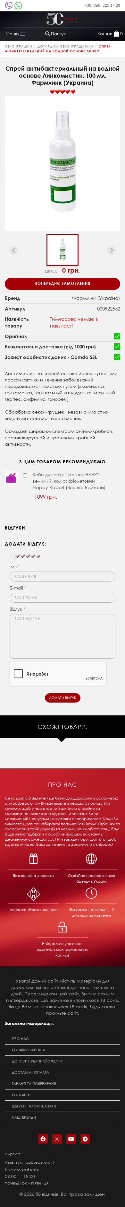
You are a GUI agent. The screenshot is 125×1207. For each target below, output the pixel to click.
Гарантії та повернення (34, 1083)
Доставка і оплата (30, 1072)
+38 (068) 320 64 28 (102, 5)
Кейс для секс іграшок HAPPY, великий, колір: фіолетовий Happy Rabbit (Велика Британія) (69, 480)
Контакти (21, 1095)
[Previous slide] (13, 250)
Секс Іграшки (18, 46)
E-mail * (18, 588)
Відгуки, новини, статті (34, 1106)
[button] (62, 250)
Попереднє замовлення (62, 283)
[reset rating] (12, 556)
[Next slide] (111, 250)
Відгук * (17, 609)
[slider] (62, 91)
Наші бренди (24, 1117)
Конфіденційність (29, 1050)
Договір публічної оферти (37, 1061)
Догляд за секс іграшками (65, 46)
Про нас (20, 1038)
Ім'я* (14, 567)
